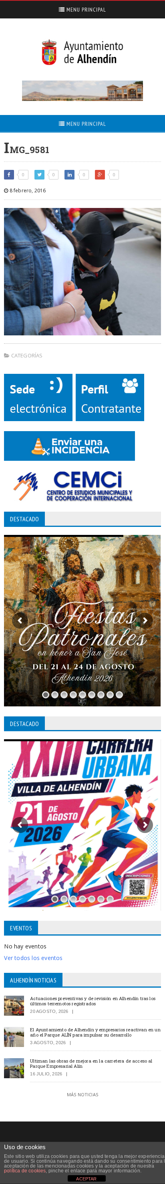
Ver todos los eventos (33, 958)
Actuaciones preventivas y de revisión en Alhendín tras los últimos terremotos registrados (92, 1001)
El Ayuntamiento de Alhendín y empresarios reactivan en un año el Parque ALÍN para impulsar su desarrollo (95, 1032)
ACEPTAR (86, 1178)
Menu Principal (85, 9)
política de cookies (25, 1171)
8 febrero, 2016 (27, 190)
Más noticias (82, 1094)
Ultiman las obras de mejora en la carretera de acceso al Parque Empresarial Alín (91, 1063)
